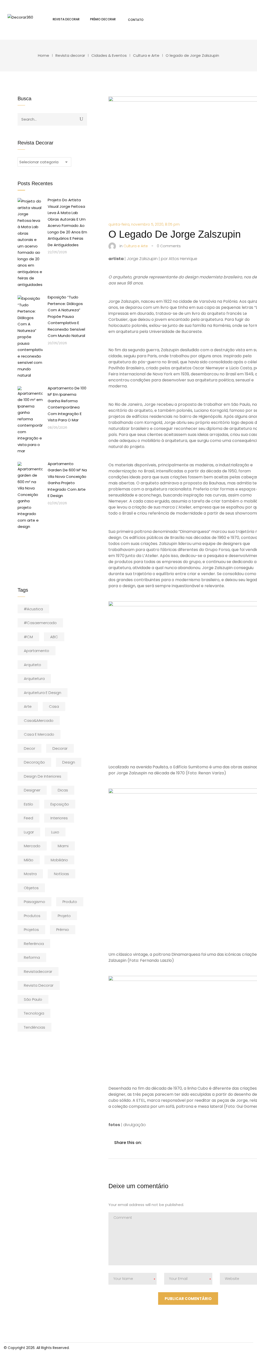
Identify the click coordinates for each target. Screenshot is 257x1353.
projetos (31, 929)
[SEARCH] (81, 119)
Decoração (34, 762)
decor (29, 748)
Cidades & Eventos (109, 55)
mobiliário (59, 860)
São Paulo (33, 999)
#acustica (33, 609)
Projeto (64, 915)
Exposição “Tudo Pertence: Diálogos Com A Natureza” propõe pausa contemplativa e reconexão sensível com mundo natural (66, 316)
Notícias (61, 873)
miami (63, 845)
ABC (54, 636)
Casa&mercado (38, 720)
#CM (28, 636)
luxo (55, 832)
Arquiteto (32, 664)
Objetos (31, 887)
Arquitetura (34, 678)
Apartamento (36, 650)
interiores (59, 818)
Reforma (32, 957)
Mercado (32, 845)
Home (43, 55)
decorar (60, 748)
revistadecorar (38, 971)
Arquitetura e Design (42, 692)
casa (54, 706)
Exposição (59, 804)
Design (68, 762)
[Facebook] (148, 1142)
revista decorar (38, 985)
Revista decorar (70, 55)
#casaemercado (40, 622)
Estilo (28, 804)
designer (32, 790)
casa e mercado (39, 734)
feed (28, 818)
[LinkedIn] (169, 1142)
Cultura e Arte (146, 55)
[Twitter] (158, 1142)
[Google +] (179, 1142)
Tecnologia (34, 1013)
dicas (63, 790)
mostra (30, 873)
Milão (28, 860)
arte (28, 706)
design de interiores (42, 776)
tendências (34, 1027)
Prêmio (62, 929)
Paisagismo (34, 901)
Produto (69, 901)
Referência (34, 943)
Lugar (29, 832)
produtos (32, 915)
